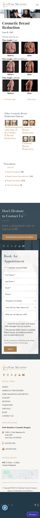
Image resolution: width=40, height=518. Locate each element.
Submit (10, 349)
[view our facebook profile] (4, 246)
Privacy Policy (8, 343)
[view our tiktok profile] (15, 246)
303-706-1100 (10, 443)
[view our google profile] (19, 246)
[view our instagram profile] (7, 246)
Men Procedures (13, 185)
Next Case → (33, 99)
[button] (19, 237)
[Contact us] (35, 505)
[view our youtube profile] (23, 246)
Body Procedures (13, 172)
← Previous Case (8, 99)
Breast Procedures (13, 180)
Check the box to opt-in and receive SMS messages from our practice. (20, 324)
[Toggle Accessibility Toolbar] (5, 507)
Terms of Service (19, 343)
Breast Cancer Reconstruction (18, 176)
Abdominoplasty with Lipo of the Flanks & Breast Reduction (13, 132)
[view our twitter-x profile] (11, 246)
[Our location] (38, 505)
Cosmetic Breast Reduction (16, 25)
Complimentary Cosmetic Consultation (19, 237)
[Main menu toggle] (37, 4)
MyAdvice (29, 491)
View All (10, 167)
